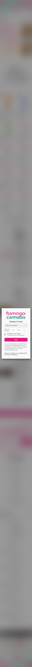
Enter (16, 339)
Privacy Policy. (14, 350)
